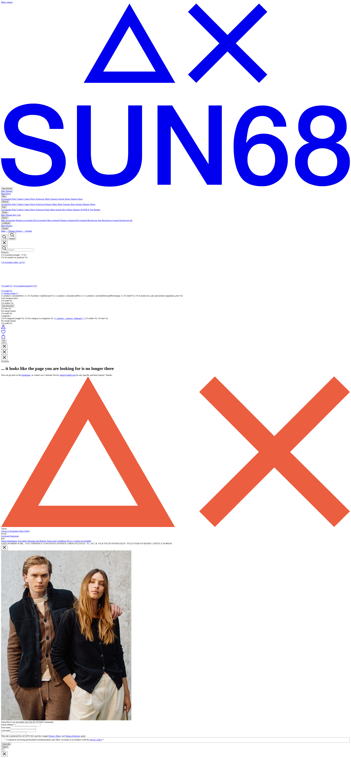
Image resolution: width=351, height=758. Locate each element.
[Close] (4, 243)
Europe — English (24, 231)
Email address (8, 724)
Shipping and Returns (37, 541)
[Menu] (4, 341)
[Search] (4, 237)
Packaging (14, 531)
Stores (4, 541)
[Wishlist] (175, 332)
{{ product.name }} (9, 293)
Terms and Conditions (56, 541)
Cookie (77, 541)
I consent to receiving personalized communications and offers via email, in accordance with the (55, 740)
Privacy (70, 541)
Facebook (5, 536)
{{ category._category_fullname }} (69, 318)
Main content (6, 2)
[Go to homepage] (175, 186)
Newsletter (23, 541)
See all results (8, 306)
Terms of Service (72, 736)
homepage (26, 375)
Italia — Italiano (8, 231)
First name (6, 727)
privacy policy (96, 740)
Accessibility (85, 541)
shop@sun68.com (68, 375)
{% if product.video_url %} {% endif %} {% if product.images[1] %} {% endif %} (19, 276)
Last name (6, 730)
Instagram (14, 536)
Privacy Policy (55, 736)
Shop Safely (24, 531)
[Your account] (3, 328)
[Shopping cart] (175, 336)
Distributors (12, 541)
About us (5, 531)
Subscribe (6, 744)
